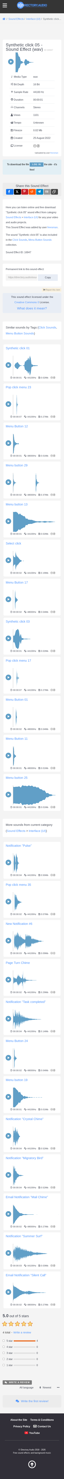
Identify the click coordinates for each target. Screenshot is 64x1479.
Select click (13, 543)
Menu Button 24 (17, 1041)
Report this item (52, 290)
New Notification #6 (19, 923)
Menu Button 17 (17, 582)
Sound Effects (13, 217)
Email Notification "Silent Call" (26, 1275)
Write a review (22, 1332)
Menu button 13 (16, 504)
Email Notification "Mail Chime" (27, 1197)
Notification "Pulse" (19, 845)
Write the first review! (34, 1401)
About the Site (18, 1420)
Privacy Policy (21, 1426)
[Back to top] (32, 1467)
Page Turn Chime (18, 962)
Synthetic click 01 (18, 348)
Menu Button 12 (17, 426)
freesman (54, 153)
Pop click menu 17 (18, 660)
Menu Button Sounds (40, 240)
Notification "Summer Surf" (24, 1236)
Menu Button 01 (17, 699)
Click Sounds (19, 240)
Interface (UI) (31, 217)
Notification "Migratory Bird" (24, 1158)
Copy (46, 276)
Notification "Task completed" (26, 1002)
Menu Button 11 (17, 738)
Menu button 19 (16, 1080)
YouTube (34, 1433)
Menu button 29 (16, 465)
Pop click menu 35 (18, 884)
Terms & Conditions (42, 1420)
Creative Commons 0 (26, 302)
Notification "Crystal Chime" (24, 1119)
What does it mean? (32, 308)
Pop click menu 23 (18, 387)
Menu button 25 (16, 777)
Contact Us (44, 1426)
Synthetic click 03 (18, 621)
